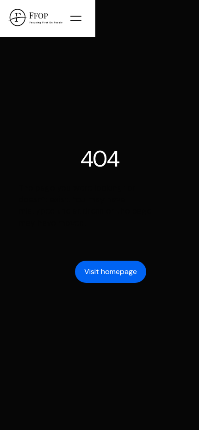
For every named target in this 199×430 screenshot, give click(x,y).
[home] (34, 18)
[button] (80, 18)
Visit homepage (110, 271)
